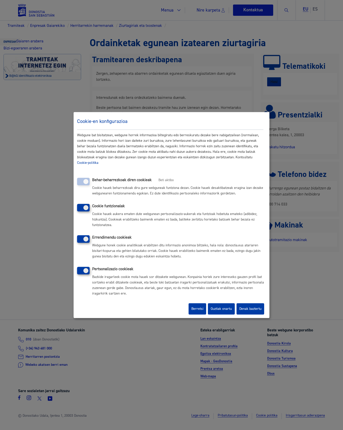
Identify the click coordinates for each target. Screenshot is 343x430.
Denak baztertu (250, 309)
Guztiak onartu (221, 309)
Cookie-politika (87, 163)
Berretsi (197, 309)
